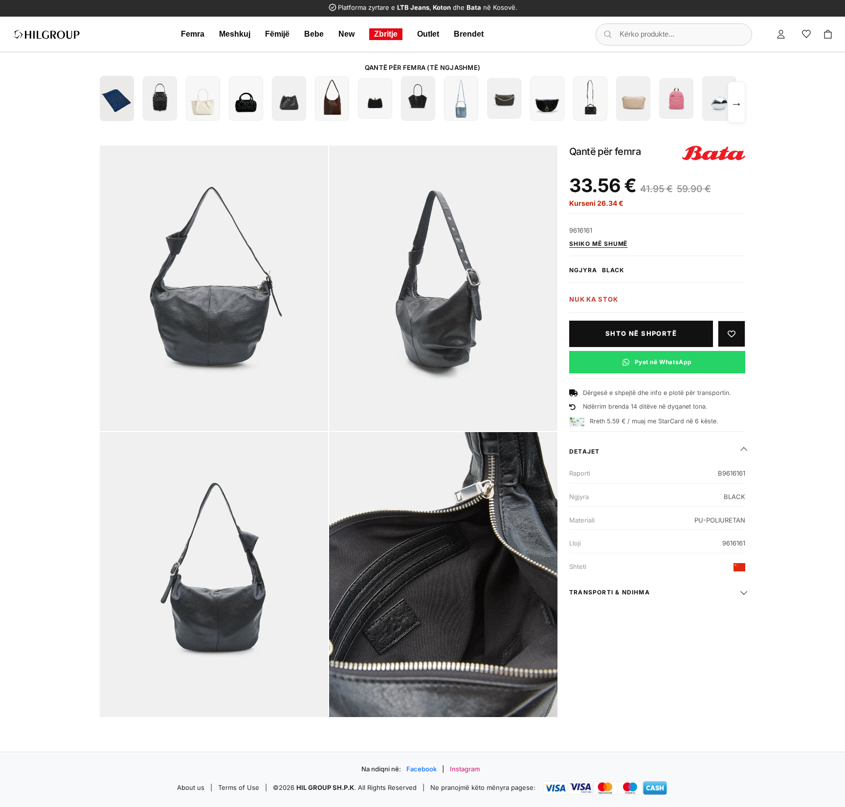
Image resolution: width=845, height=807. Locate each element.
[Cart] (828, 34)
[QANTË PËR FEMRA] (117, 98)
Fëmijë (277, 34)
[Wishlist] (806, 34)
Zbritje (386, 34)
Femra (192, 34)
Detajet (584, 451)
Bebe (314, 34)
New (346, 34)
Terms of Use (238, 787)
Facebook (421, 769)
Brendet (469, 34)
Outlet (428, 34)
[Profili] (781, 34)
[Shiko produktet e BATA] (713, 153)
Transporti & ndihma (609, 592)
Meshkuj (234, 34)
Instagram (465, 769)
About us (190, 787)
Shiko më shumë (598, 243)
